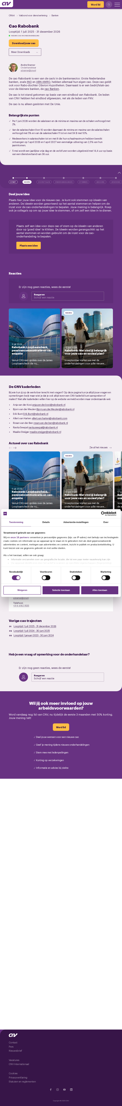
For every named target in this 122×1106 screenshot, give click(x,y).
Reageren (39, 294)
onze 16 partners (20, 537)
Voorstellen (44, 182)
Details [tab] (46, 522)
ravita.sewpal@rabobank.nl (43, 427)
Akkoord (100, 182)
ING (29, 81)
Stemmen (83, 182)
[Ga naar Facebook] (50, 1089)
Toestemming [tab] (16, 522)
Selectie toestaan (61, 590)
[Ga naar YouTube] (64, 1089)
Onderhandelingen (63, 182)
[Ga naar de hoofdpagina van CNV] (6, 3)
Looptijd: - (35, 626)
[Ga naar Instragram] (57, 1089)
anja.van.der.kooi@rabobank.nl (48, 404)
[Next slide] (15, 447)
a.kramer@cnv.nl (28, 70)
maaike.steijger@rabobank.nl (45, 431)
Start (13, 182)
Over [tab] (105, 522)
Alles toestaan (99, 590)
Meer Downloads (20, 52)
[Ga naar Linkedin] (71, 1089)
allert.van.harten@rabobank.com (49, 418)
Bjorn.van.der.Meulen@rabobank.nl (55, 409)
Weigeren (22, 590)
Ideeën (27, 182)
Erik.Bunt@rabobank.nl (35, 413)
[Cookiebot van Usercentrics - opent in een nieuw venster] (106, 513)
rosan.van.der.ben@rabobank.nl (50, 422)
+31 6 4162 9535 (21, 605)
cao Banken (51, 88)
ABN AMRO (43, 81)
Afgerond (115, 182)
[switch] (46, 577)
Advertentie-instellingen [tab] (76, 522)
